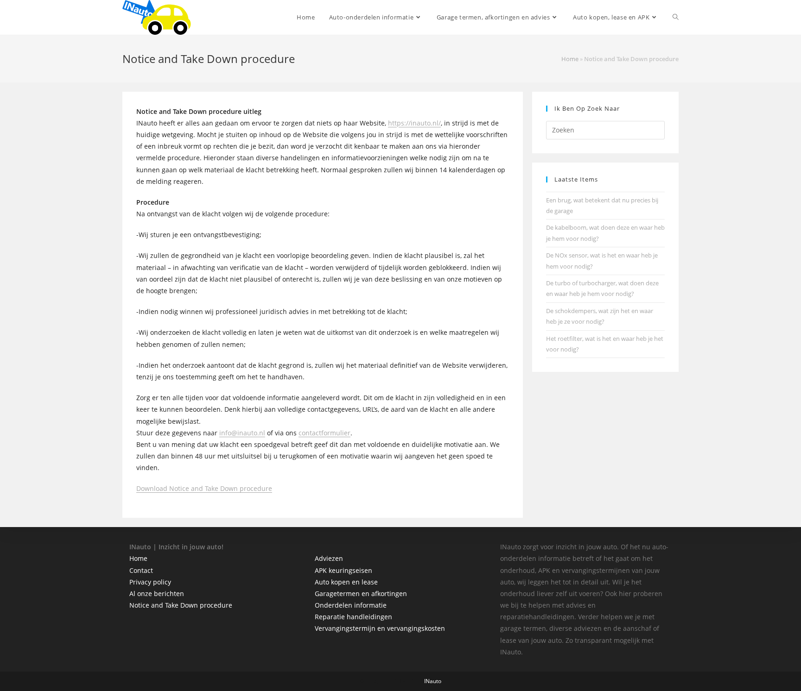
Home (569, 59)
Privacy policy (150, 582)
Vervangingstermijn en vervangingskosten (380, 628)
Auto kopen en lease (346, 582)
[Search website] (676, 17)
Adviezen (329, 558)
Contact (141, 570)
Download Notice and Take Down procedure (204, 488)
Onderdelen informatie (351, 605)
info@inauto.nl (242, 432)
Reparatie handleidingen (353, 616)
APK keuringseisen (343, 570)
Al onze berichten (156, 593)
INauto (432, 681)
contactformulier (324, 432)
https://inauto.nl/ (414, 123)
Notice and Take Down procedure (180, 605)
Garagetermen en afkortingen (361, 593)
